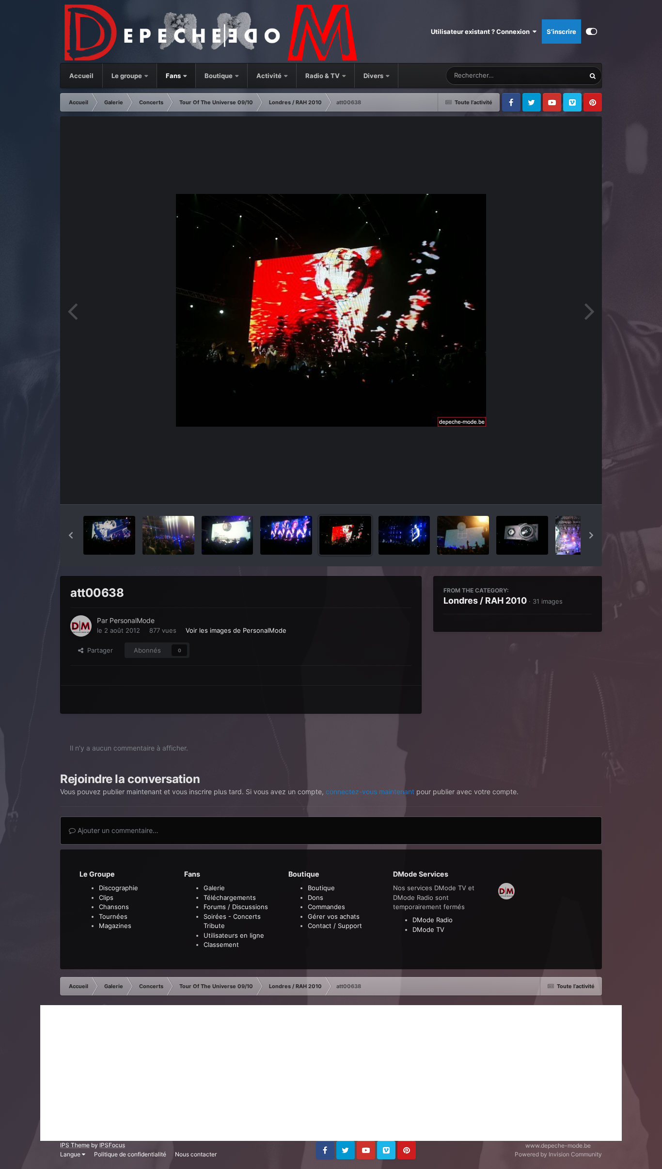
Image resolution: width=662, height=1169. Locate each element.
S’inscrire (561, 31)
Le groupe (127, 76)
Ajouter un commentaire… (117, 830)
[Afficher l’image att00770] (227, 535)
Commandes (326, 907)
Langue (71, 1154)
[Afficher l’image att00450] (522, 535)
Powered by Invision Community (558, 1154)
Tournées (113, 916)
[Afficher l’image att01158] (109, 535)
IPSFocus (112, 1145)
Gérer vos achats (334, 916)
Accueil (81, 76)
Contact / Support (335, 925)
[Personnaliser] (591, 31)
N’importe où (554, 75)
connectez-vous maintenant (370, 791)
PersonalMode (132, 620)
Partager (98, 650)
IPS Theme (75, 1145)
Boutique (219, 76)
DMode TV (428, 929)
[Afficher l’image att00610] (404, 535)
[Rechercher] (592, 75)
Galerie (214, 888)
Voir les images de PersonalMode (236, 630)
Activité (269, 76)
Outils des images (553, 487)
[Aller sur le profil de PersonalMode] (81, 626)
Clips (106, 897)
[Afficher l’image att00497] (463, 535)
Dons (315, 897)
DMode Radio (432, 920)
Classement (221, 944)
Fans (174, 76)
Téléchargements (230, 897)
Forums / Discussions (236, 907)
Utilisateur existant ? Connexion (482, 31)
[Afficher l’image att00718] (286, 535)
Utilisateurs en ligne (234, 935)
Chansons (114, 907)
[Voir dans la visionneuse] (331, 310)
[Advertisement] (331, 1073)
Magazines (115, 925)
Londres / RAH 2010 (485, 600)
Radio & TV (323, 76)
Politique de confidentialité (130, 1154)
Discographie (118, 888)
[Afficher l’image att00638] (345, 535)
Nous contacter (196, 1154)
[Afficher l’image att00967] (168, 535)
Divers (374, 76)
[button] (70, 535)
